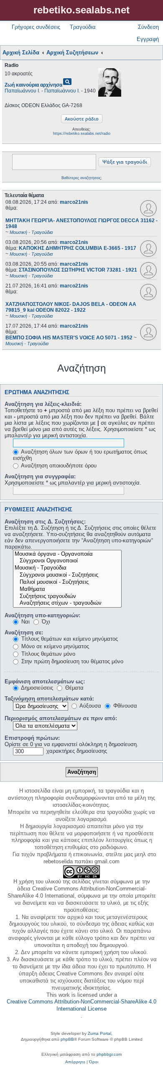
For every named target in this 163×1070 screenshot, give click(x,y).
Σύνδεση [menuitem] (148, 27)
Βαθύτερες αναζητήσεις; (81, 178)
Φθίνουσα (124, 706)
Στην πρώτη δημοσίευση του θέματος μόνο (71, 661)
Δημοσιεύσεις (36, 688)
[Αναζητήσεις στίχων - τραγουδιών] (67, 603)
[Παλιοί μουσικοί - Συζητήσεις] (67, 582)
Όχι (45, 621)
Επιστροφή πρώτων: (32, 738)
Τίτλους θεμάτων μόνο (47, 654)
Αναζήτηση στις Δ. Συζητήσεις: (45, 521)
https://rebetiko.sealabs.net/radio (81, 133)
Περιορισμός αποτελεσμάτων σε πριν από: (61, 718)
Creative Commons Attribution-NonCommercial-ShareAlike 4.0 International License (81, 1005)
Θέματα (74, 688)
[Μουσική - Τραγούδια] (67, 568)
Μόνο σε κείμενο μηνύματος (54, 646)
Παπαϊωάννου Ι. (22, 91)
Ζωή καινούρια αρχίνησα (33, 85)
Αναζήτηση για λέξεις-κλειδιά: (43, 404)
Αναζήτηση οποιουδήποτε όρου (58, 465)
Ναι (25, 621)
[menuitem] (75, 1062)
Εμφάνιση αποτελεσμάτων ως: (45, 681)
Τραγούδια (83, 27)
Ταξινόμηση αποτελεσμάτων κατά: (49, 698)
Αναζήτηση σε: (24, 632)
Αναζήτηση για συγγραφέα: (40, 476)
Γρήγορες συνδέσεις (36, 27)
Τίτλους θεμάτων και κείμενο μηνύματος (69, 639)
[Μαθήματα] (67, 589)
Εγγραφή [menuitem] (148, 39)
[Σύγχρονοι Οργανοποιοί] (67, 561)
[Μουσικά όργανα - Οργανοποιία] (67, 554)
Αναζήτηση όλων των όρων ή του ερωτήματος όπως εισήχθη (80, 455)
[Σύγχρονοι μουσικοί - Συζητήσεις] (67, 575)
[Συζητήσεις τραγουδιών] (67, 596)
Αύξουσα (89, 706)
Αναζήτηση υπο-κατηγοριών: (42, 615)
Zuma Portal (99, 1033)
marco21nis (74, 202)
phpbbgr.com (109, 1054)
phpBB (67, 1039)
